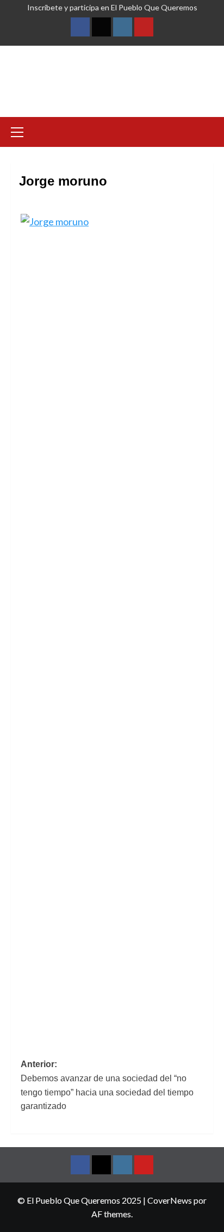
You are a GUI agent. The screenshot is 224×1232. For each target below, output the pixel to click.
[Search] (206, 130)
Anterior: (107, 1085)
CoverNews (169, 1200)
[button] (22, 130)
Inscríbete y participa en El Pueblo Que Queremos (112, 7)
